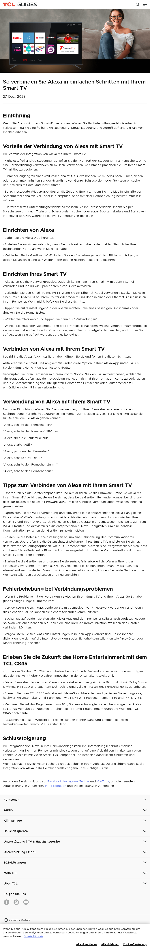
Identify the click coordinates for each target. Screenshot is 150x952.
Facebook (54, 781)
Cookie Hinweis (33, 936)
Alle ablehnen (110, 944)
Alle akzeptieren (86, 944)
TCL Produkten (55, 786)
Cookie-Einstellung (135, 944)
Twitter (84, 781)
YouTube (103, 781)
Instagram (70, 781)
